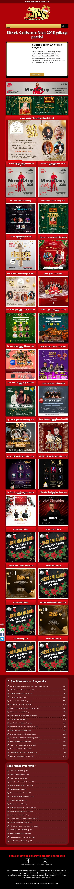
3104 (64, 749)
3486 (64, 738)
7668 (64, 693)
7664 (64, 697)
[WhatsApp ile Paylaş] (2, 630)
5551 (64, 701)
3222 (64, 745)
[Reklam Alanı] (37, 105)
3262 (64, 741)
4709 (64, 712)
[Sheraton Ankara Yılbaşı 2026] (37, 88)
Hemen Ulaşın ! (37, 74)
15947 (64, 686)
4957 (64, 708)
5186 (64, 704)
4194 (64, 719)
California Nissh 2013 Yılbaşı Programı (47, 46)
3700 (64, 727)
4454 (64, 715)
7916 (64, 690)
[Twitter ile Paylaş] (2, 639)
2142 (64, 756)
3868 (64, 723)
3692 (64, 730)
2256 (64, 752)
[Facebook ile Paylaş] (2, 634)
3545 (64, 734)
